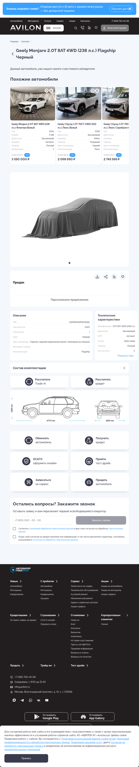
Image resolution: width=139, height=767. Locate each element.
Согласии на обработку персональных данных (55, 540)
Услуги (47, 21)
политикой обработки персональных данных (51, 528)
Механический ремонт (82, 598)
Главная (14, 41)
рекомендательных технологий (22, 749)
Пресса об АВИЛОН (81, 644)
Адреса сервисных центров (84, 602)
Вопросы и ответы (79, 653)
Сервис (60, 21)
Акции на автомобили (111, 586)
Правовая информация (82, 648)
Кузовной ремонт (79, 594)
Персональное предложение (69, 299)
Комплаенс (76, 636)
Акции (72, 21)
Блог (73, 624)
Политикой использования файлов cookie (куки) (88, 738)
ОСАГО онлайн (48, 620)
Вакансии (75, 632)
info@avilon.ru (22, 687)
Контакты (85, 21)
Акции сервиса (78, 606)
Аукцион (45, 598)
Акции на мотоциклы (111, 590)
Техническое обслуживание (84, 590)
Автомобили (16, 21)
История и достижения (82, 640)
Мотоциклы (33, 21)
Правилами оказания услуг (86, 742)
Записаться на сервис (82, 586)
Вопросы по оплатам (81, 657)
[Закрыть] (130, 9)
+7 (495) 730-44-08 (25, 677)
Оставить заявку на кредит (23, 620)
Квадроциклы (16, 594)
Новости (75, 620)
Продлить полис (48, 624)
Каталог (25, 41)
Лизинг (104, 624)
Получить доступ (121, 8)
